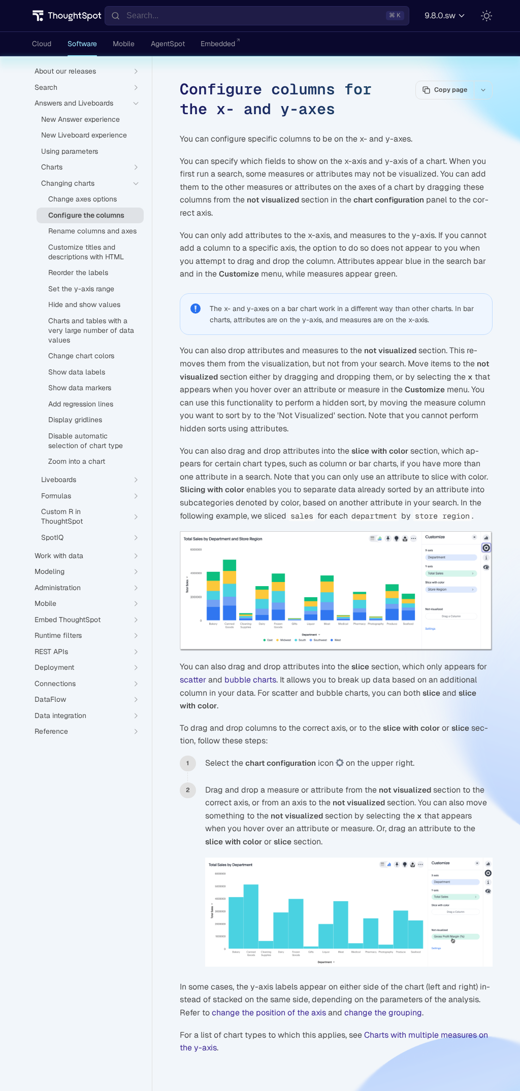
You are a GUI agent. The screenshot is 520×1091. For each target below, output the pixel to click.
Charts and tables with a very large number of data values (91, 330)
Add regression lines (80, 403)
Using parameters (69, 151)
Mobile (124, 43)
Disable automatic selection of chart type (85, 440)
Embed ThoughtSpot (68, 619)
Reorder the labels (78, 272)
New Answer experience (80, 119)
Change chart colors (81, 355)
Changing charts (67, 183)
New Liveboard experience (84, 135)
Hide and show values (84, 304)
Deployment (54, 667)
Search (46, 87)
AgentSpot (168, 43)
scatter (193, 679)
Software (82, 43)
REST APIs (51, 651)
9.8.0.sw (440, 15)
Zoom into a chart (76, 461)
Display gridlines (75, 419)
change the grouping (383, 1012)
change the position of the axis (269, 1012)
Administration (58, 587)
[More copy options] (483, 89)
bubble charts (250, 679)
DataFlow (50, 699)
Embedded (218, 43)
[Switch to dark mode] (486, 16)
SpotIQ (52, 537)
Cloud (41, 43)
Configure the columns (86, 215)
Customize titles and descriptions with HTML (86, 252)
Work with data (59, 555)
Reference (51, 731)
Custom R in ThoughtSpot (62, 516)
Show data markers (79, 387)
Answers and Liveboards (74, 103)
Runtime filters (58, 635)
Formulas (56, 495)
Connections (55, 683)
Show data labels (76, 372)
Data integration (60, 715)
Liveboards (58, 479)
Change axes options (82, 198)
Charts (51, 167)
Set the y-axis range (81, 288)
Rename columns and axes (92, 230)
